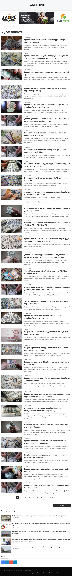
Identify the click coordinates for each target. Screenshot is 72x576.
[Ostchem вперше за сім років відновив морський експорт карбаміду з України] (6, 549)
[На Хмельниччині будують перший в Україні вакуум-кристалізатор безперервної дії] (6, 518)
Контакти (67, 573)
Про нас (34, 573)
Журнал (39, 573)
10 (41, 497)
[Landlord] (36, 5)
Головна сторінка (7, 26)
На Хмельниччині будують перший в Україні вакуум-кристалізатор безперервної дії (39, 515)
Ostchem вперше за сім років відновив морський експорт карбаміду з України (37, 547)
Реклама (45, 573)
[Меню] (2, 6)
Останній (52, 497)
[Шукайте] (70, 6)
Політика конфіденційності (56, 573)
